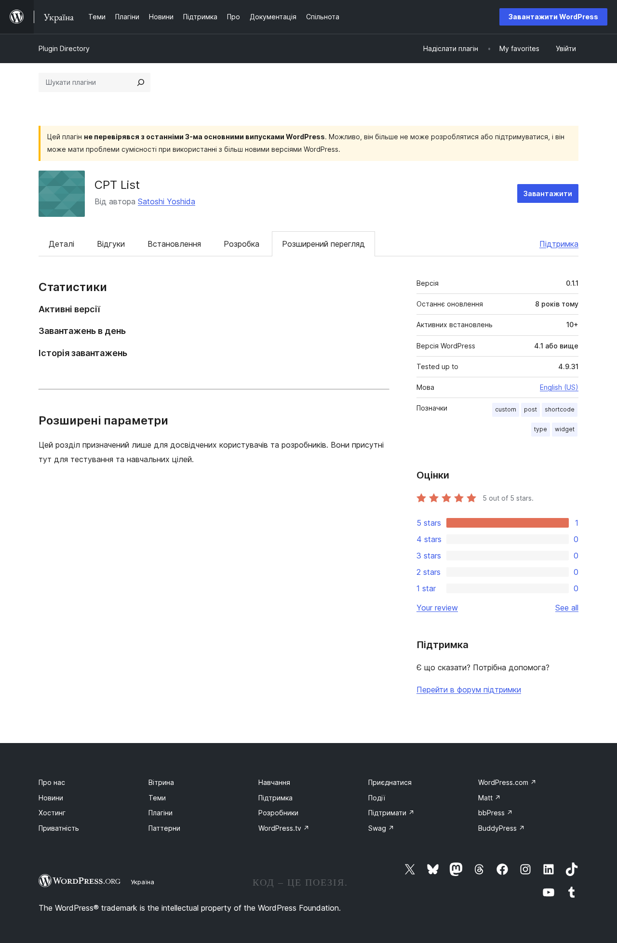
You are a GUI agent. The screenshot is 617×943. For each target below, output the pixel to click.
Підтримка (558, 244)
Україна (142, 882)
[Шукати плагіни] (140, 82)
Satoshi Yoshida (166, 201)
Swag (381, 828)
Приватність (59, 828)
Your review (437, 607)
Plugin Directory (64, 48)
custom (505, 409)
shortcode (560, 409)
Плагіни (160, 813)
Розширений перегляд (323, 244)
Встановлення (174, 244)
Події (376, 798)
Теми (157, 798)
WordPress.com (507, 782)
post (530, 409)
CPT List (117, 185)
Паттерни (164, 828)
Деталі (61, 244)
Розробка (241, 244)
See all (566, 607)
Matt (489, 798)
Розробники (278, 813)
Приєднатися (390, 782)
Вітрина (161, 782)
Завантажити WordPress (553, 17)
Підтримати (391, 813)
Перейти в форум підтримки (468, 689)
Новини (51, 798)
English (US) (559, 387)
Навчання (274, 782)
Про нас (52, 782)
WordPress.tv (283, 828)
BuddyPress (501, 828)
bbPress (495, 813)
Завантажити (547, 193)
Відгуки (111, 244)
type (540, 429)
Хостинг (52, 813)
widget (565, 429)
